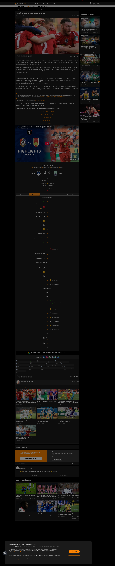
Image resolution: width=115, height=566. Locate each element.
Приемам (74, 551)
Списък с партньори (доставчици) (17, 559)
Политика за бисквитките (20, 551)
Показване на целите (74, 555)
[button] (5, 553)
